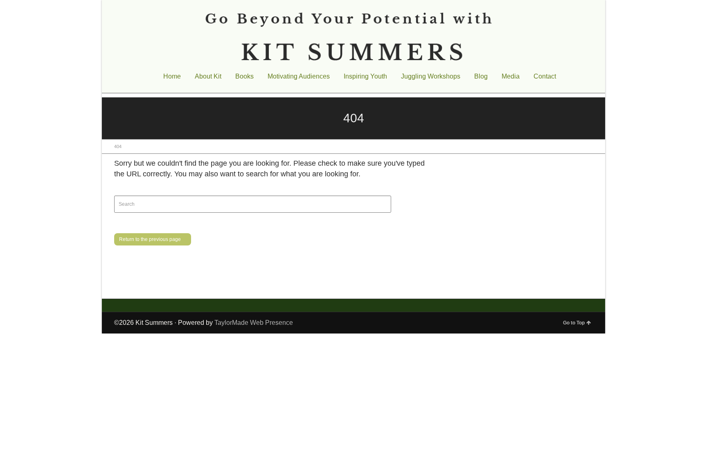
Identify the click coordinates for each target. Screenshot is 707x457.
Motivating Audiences (299, 76)
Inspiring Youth (365, 76)
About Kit (208, 76)
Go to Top (574, 323)
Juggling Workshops (430, 76)
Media (511, 76)
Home (172, 76)
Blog (481, 76)
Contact (545, 76)
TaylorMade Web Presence (253, 322)
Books (244, 76)
